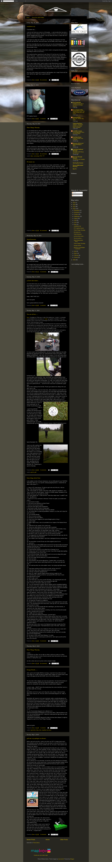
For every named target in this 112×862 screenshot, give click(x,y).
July (75, 220)
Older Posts (64, 839)
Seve (28, 317)
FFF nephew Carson (79, 228)
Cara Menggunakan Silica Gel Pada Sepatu (78, 133)
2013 (74, 202)
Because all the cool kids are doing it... (78, 144)
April (75, 251)
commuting (36, 156)
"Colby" (46, 319)
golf (35, 472)
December (76, 210)
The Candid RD (77, 102)
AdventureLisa (76, 117)
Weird (74, 145)
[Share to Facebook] (56, 80)
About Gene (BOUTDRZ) (38, 17)
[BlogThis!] (54, 80)
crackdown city (31, 26)
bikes (32, 156)
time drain (48, 730)
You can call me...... (32, 314)
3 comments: (43, 641)
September (77, 216)
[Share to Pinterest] (58, 80)
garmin (32, 472)
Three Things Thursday (33, 127)
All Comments (76, 195)
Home (28, 17)
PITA (41, 156)
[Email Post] (49, 80)
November (76, 212)
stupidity (44, 730)
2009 (74, 259)
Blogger (72, 859)
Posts (74, 192)
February (76, 255)
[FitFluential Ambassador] (78, 66)
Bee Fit (74, 168)
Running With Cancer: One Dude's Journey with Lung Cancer (79, 112)
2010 (74, 208)
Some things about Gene (33, 478)
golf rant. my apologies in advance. (36, 738)
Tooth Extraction (31, 239)
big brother (33, 730)
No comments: (43, 80)
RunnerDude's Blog (78, 109)
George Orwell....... (32, 670)
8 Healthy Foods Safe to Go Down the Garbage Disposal (78, 105)
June (75, 222)
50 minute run (31, 162)
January (76, 257)
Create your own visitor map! (41, 855)
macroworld (61, 859)
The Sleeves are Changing (78, 159)
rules (40, 730)
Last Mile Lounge (77, 131)
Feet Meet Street (77, 137)
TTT (44, 156)
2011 (74, 206)
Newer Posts (31, 839)
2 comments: (43, 470)
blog (37, 730)
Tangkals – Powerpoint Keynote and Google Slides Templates (78, 126)
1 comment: (43, 118)
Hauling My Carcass (78, 163)
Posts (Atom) (36, 842)
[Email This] (52, 80)
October (76, 214)
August (76, 218)
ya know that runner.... (33, 280)
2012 (74, 204)
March (75, 253)
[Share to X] (55, 80)
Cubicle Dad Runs (77, 123)
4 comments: (43, 271)
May (75, 224)
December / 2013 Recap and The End (78, 152)
